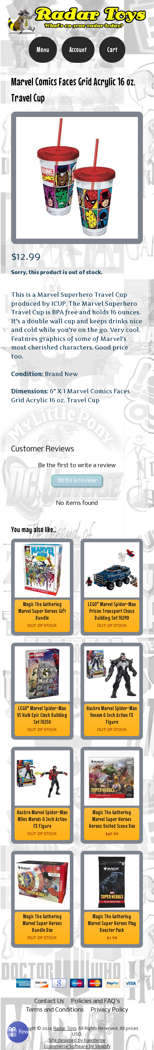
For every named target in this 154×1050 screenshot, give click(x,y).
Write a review (77, 480)
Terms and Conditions (55, 1010)
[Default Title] (77, 178)
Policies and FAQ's (95, 1001)
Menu (43, 49)
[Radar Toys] (77, 31)
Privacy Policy (109, 1010)
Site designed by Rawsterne (77, 1041)
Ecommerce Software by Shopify (77, 1047)
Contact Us (49, 1001)
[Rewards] (18, 1032)
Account (78, 49)
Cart (112, 49)
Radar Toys (64, 1029)
